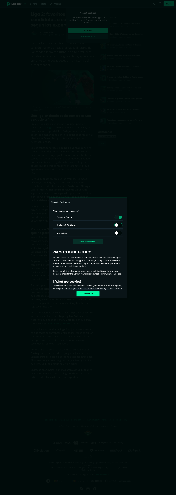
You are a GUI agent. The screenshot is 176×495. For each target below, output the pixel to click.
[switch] (120, 217)
